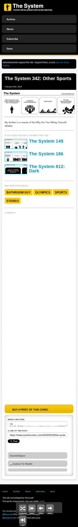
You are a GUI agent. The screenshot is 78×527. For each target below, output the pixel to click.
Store (10, 48)
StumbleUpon (17, 456)
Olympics (42, 192)
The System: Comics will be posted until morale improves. (28, 7)
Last (22, 520)
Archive (11, 19)
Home (5, 491)
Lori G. (42, 501)
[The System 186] (16, 157)
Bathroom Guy (19, 192)
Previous (41, 508)
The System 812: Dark (47, 168)
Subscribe (12, 39)
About (10, 29)
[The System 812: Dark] (16, 169)
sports (61, 192)
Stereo (13, 201)
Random (22, 508)
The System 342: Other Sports (38, 78)
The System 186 (46, 153)
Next (50, 508)
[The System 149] (16, 144)
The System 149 (46, 141)
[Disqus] (39, 260)
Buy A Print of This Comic (30, 409)
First (32, 508)
